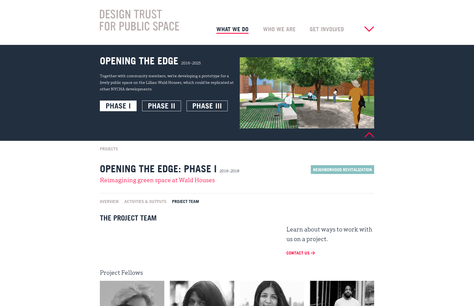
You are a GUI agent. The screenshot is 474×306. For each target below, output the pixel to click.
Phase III (207, 105)
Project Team (185, 201)
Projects (109, 148)
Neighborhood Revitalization (342, 169)
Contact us (298, 253)
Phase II (161, 105)
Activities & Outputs (145, 201)
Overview (109, 201)
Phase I (118, 105)
